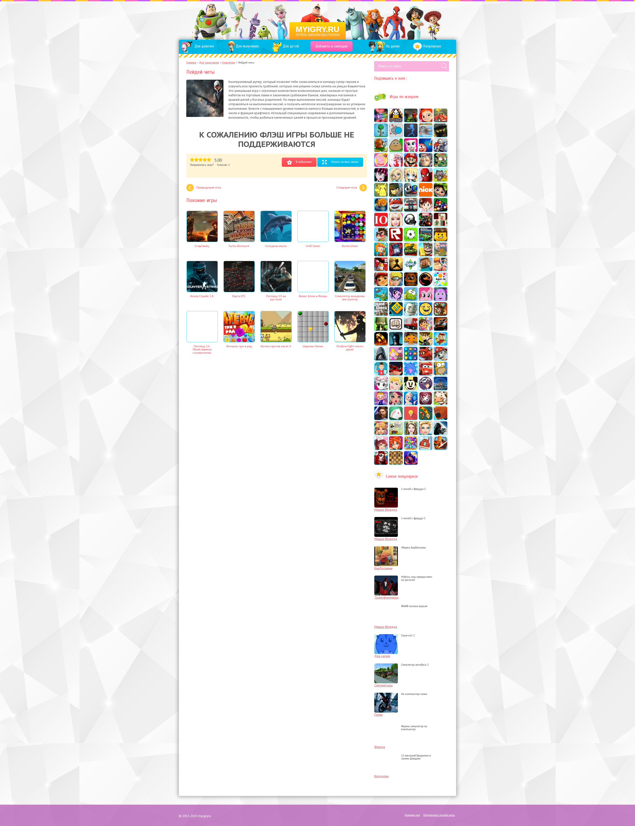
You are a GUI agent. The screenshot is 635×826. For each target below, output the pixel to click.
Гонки (378, 715)
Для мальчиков (209, 62)
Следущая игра (346, 187)
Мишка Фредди (385, 510)
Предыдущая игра (208, 187)
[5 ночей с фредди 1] (387, 518)
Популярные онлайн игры (439, 815)
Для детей (382, 656)
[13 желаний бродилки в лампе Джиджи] (387, 758)
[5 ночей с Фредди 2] (387, 489)
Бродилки (381, 776)
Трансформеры (386, 597)
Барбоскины (383, 568)
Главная (191, 62)
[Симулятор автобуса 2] (387, 664)
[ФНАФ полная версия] (387, 606)
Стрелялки (228, 62)
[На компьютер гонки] (387, 694)
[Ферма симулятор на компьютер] (387, 729)
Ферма (379, 747)
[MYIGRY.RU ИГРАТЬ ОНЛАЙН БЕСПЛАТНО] (317, 19)
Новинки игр (412, 815)
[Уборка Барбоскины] (387, 547)
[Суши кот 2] (387, 635)
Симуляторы (383, 685)
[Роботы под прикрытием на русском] (387, 580)
